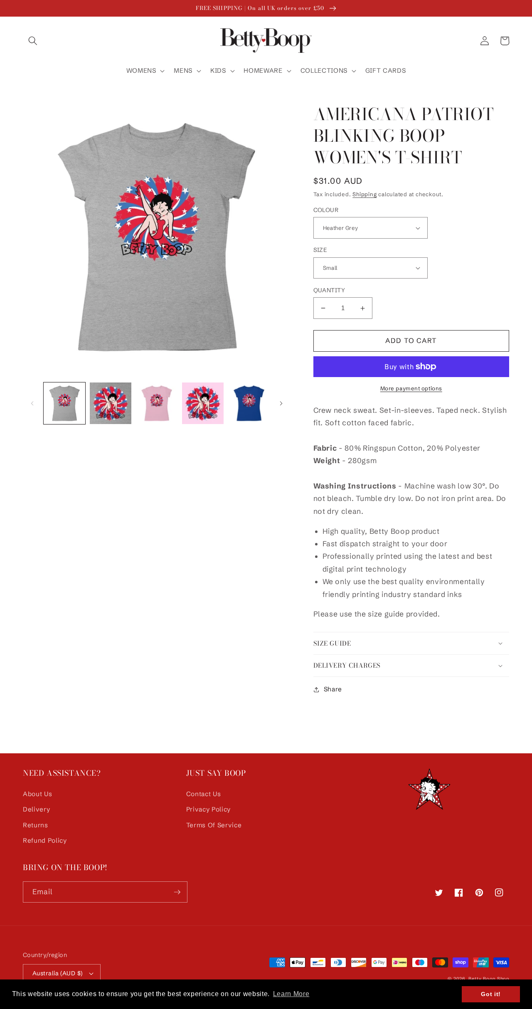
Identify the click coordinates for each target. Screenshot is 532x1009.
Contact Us (203, 794)
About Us (37, 794)
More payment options (411, 388)
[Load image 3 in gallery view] (156, 403)
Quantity (329, 290)
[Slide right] (281, 403)
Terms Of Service (214, 825)
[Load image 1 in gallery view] (64, 403)
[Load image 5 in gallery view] (249, 403)
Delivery (36, 809)
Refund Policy (45, 840)
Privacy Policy (208, 809)
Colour (326, 210)
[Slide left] (32, 403)
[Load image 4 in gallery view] (203, 403)
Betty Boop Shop (488, 979)
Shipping (364, 194)
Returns (35, 825)
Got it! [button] (491, 994)
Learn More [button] (291, 993)
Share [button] (333, 689)
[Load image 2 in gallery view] (110, 403)
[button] (33, 41)
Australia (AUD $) (57, 973)
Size (320, 250)
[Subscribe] (177, 892)
